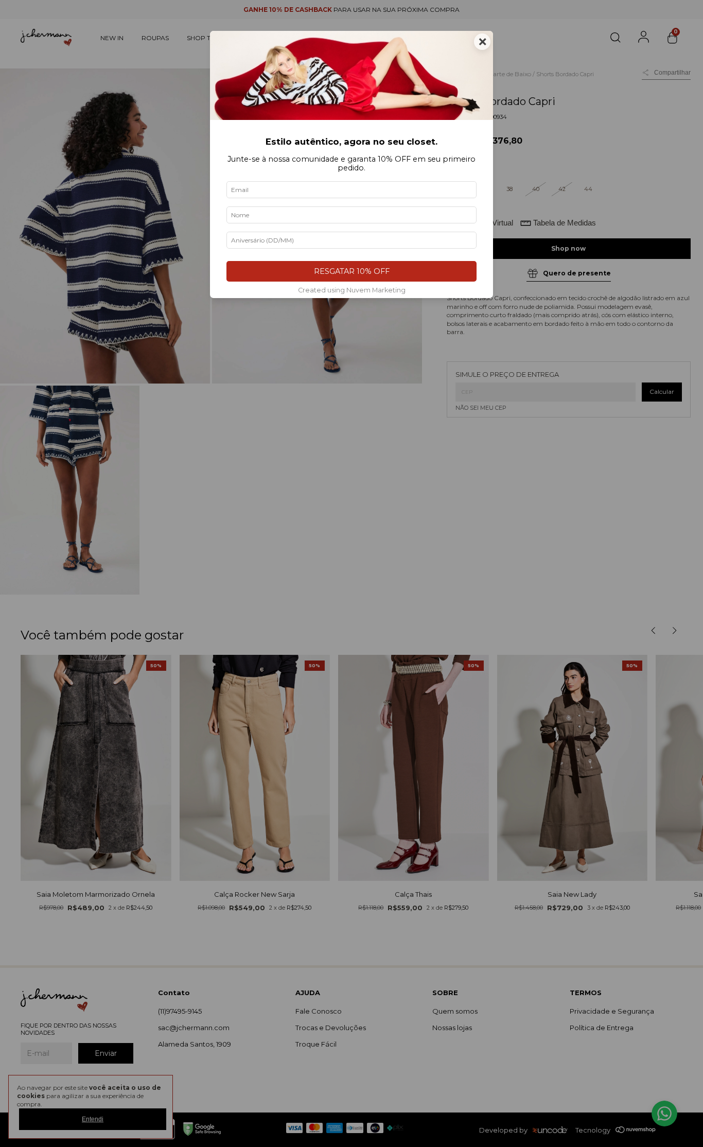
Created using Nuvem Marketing (352, 290)
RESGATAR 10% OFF (352, 271)
